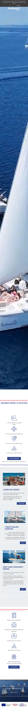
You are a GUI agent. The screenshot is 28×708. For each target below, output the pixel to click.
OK (9, 5)
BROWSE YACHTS (14, 692)
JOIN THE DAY (21, 503)
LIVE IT (22, 542)
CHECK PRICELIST (14, 667)
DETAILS (18, 5)
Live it (22, 589)
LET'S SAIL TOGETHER (14, 458)
